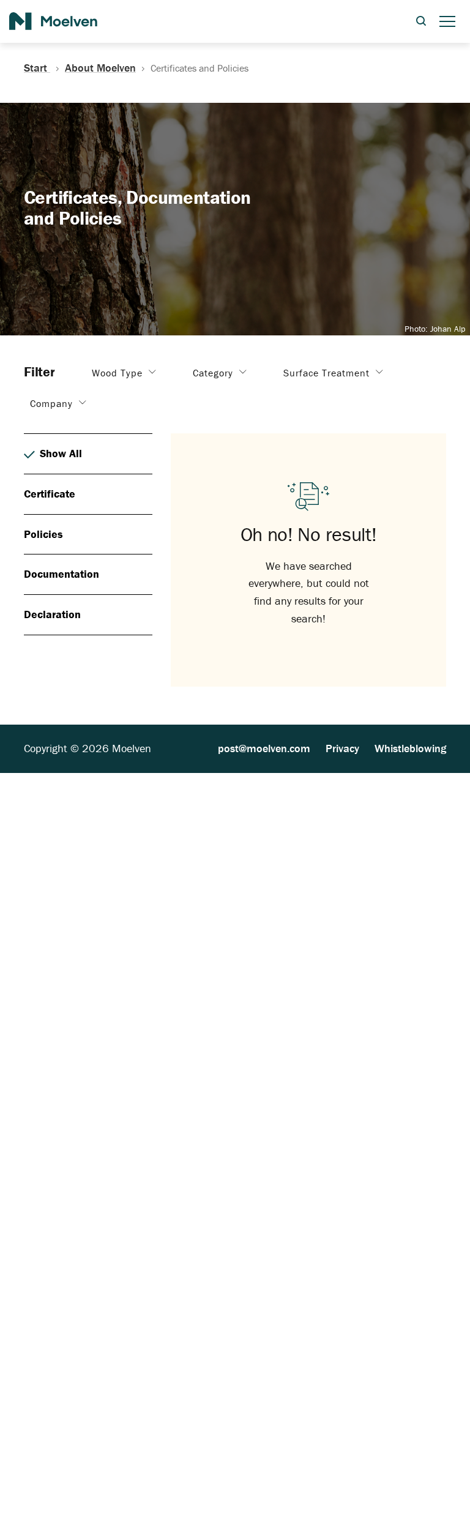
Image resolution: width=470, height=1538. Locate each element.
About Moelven (100, 67)
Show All (61, 453)
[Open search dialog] (421, 22)
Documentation (61, 574)
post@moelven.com (264, 748)
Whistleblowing (410, 748)
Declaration (52, 614)
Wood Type (119, 373)
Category (214, 373)
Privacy (342, 748)
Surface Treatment (328, 373)
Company (53, 403)
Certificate (49, 494)
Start (37, 67)
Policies (43, 534)
